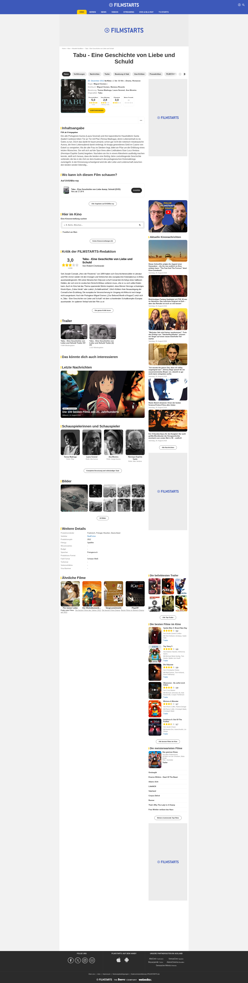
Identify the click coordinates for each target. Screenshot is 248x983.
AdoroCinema (172, 962)
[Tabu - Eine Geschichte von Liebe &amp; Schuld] (66, 190)
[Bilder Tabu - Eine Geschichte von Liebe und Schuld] (74, 498)
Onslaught (153, 772)
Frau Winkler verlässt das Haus (161, 810)
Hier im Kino (72, 214)
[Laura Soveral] (92, 442)
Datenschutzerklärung (138, 974)
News (103, 12)
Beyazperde (153, 962)
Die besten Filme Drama (111, 610)
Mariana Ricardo (118, 87)
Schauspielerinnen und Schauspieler (91, 426)
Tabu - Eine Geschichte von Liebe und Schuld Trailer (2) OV (101, 343)
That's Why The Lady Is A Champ (162, 805)
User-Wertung (105, 97)
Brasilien (106, 533)
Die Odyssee (168, 665)
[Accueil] (124, 5)
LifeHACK (152, 786)
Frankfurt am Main (70, 232)
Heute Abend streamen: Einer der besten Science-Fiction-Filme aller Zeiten (165, 404)
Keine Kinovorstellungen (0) (102, 241)
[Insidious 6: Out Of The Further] (155, 727)
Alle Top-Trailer (167, 617)
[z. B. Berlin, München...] (140, 224)
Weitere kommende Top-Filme (168, 818)
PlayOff (135, 608)
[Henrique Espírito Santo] (135, 442)
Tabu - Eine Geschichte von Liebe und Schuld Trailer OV (73, 342)
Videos (114, 12)
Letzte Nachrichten (77, 367)
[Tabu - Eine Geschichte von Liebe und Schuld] (73, 96)
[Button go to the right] (184, 74)
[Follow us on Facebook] (71, 960)
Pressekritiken (93, 97)
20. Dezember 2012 (96, 81)
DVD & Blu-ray (146, 12)
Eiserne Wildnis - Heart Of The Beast (163, 777)
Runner (151, 800)
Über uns (91, 974)
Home (64, 48)
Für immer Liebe (70, 608)
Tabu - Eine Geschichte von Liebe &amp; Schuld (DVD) (96, 189)
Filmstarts (117, 97)
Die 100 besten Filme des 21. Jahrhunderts (90, 411)
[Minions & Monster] (155, 708)
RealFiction (91, 536)
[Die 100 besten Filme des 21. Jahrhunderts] (103, 394)
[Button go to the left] (180, 74)
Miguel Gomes (100, 84)
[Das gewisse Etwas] (155, 759)
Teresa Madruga (105, 90)
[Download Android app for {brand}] (128, 959)
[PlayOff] (135, 593)
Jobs (98, 974)
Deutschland (115, 533)
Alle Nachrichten (168, 447)
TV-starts (164, 12)
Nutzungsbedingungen (121, 974)
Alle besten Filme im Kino (168, 741)
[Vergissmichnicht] (113, 593)
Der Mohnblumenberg (92, 608)
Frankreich (91, 533)
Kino (82, 12)
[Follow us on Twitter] (78, 960)
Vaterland (152, 791)
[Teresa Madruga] (70, 442)
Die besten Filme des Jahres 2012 (88, 610)
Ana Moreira (131, 90)
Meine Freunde (128, 97)
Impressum (106, 974)
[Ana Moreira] (113, 442)
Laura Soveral (119, 90)
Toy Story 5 (167, 646)
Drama (128, 81)
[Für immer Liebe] (70, 593)
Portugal (99, 533)
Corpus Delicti (154, 796)
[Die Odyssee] (155, 672)
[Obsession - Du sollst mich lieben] (155, 690)
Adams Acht (153, 782)
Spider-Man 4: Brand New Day (175, 628)
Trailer (67, 321)
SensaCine (173, 959)
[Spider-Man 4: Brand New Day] (155, 635)
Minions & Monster (170, 701)
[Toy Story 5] (155, 653)
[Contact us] (92, 960)
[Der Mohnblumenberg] (92, 593)
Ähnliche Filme (74, 578)
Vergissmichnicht (113, 608)
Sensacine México (164, 965)
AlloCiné (152, 959)
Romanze (136, 81)
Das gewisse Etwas (170, 752)
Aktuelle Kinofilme (77, 48)
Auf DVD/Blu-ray (70, 180)
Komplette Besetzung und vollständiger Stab (102, 471)
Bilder (66, 481)
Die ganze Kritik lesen (103, 310)
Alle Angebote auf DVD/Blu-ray (102, 204)
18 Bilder (102, 518)
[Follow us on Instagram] (85, 960)
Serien (92, 12)
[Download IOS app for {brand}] (120, 959)
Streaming (128, 12)
